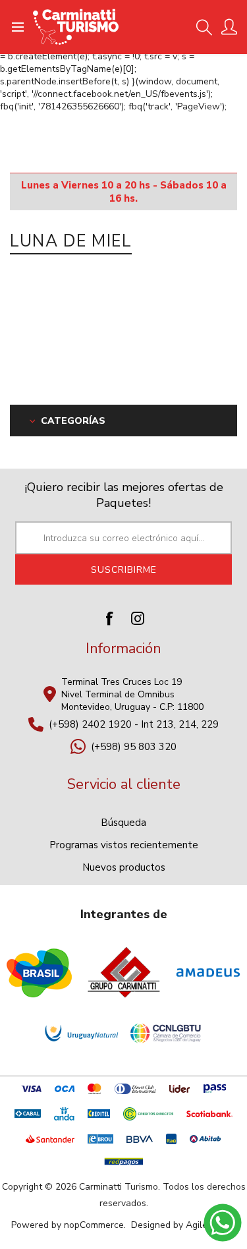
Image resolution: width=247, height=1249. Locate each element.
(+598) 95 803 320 (134, 746)
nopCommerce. (95, 1225)
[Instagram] (137, 618)
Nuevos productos (123, 867)
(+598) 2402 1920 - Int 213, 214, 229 (134, 724)
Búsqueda (123, 822)
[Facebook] (110, 618)
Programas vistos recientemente (123, 845)
